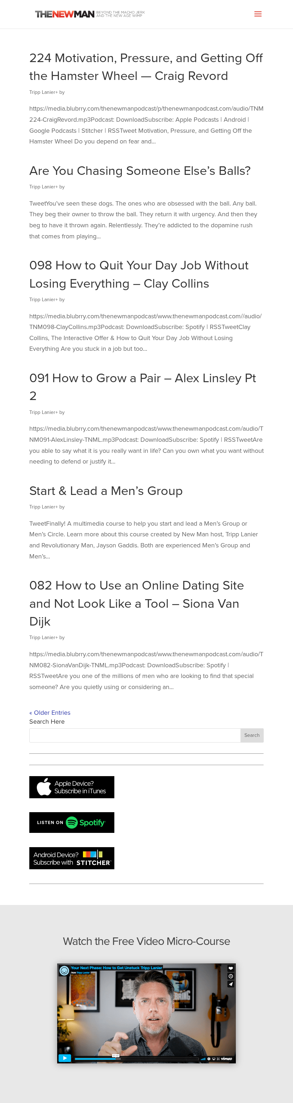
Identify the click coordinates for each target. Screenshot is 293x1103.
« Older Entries (49, 713)
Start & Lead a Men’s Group (106, 491)
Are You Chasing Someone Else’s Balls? (140, 170)
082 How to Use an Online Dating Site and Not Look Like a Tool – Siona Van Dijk (136, 603)
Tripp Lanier (42, 92)
